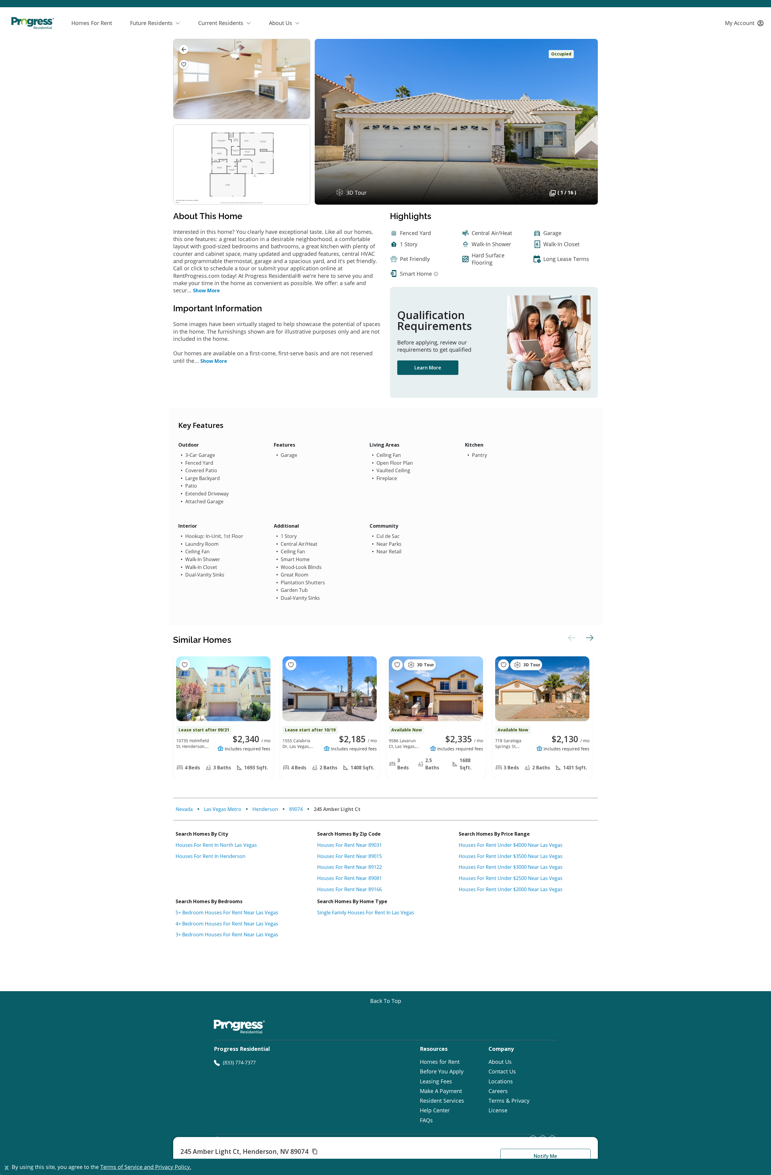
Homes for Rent (440, 1061)
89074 (296, 809)
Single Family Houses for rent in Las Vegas (365, 912)
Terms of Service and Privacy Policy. (145, 1166)
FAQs (426, 1120)
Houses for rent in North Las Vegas (216, 845)
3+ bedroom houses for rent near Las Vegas (227, 934)
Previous (571, 638)
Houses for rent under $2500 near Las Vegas (511, 878)
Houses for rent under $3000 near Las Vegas (511, 867)
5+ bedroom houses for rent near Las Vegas (227, 912)
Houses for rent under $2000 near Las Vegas (511, 889)
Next (589, 638)
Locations (501, 1081)
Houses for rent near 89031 (349, 845)
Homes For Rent (91, 23)
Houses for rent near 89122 (349, 867)
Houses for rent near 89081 (349, 878)
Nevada (184, 809)
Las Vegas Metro (222, 809)
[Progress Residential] (33, 23)
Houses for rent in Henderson (210, 856)
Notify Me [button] (545, 1156)
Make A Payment (441, 1091)
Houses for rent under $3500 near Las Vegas (511, 856)
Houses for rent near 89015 (349, 856)
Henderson (265, 809)
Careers (498, 1091)
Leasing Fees (436, 1081)
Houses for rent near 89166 (349, 889)
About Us (500, 1061)
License (498, 1110)
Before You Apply (442, 1071)
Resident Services (442, 1100)
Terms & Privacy (509, 1100)
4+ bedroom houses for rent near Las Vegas (227, 923)
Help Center (435, 1110)
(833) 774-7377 (239, 1062)
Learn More (427, 367)
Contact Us (502, 1071)
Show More (206, 290)
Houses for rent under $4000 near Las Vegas (511, 845)
